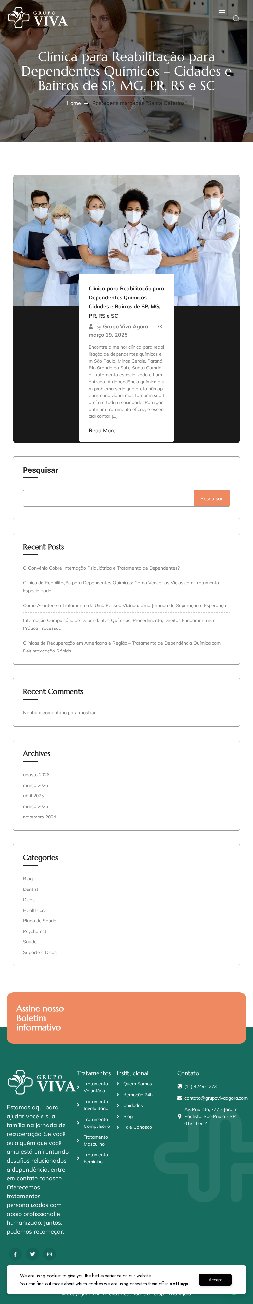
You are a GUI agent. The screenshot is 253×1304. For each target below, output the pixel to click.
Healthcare (34, 910)
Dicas (29, 900)
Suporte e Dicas (40, 952)
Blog (28, 879)
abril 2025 (33, 796)
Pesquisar (40, 470)
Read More (102, 430)
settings (179, 1283)
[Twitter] (32, 1254)
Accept (215, 1279)
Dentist (30, 889)
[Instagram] (49, 1254)
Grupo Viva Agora (125, 326)
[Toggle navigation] (221, 12)
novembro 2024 (39, 817)
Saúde (30, 942)
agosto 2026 (36, 775)
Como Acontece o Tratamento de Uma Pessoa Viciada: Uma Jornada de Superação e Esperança (124, 605)
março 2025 (35, 806)
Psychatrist (34, 931)
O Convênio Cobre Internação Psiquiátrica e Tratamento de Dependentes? (101, 568)
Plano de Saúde (39, 921)
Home (74, 103)
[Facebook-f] (15, 1254)
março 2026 (35, 785)
